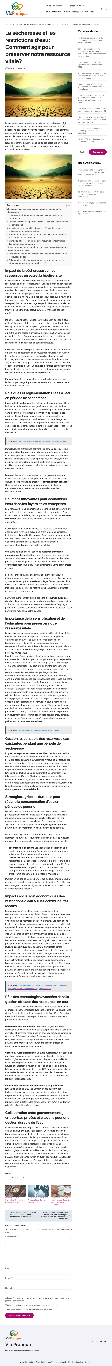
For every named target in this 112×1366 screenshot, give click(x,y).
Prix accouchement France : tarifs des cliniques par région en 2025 (92, 109)
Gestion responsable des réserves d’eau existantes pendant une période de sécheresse (37, 236)
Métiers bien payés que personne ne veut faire (92, 204)
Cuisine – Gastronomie (54, 6)
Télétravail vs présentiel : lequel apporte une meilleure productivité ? (91, 194)
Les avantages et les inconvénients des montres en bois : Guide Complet (15, 1200)
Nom (8, 1268)
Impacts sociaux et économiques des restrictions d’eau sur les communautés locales (38, 249)
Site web (8, 1288)
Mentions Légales (75, 1362)
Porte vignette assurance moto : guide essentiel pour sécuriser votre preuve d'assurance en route (91, 98)
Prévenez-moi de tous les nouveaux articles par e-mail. (30, 1310)
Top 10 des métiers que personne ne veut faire (92, 212)
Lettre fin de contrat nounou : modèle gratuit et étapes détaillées (90, 130)
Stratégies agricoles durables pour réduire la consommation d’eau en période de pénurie (37, 242)
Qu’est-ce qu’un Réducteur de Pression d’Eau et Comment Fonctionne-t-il (38, 1200)
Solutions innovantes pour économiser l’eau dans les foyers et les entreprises (38, 223)
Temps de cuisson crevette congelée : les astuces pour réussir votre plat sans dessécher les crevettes (92, 52)
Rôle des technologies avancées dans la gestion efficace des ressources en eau (38, 255)
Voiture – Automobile (53, 12)
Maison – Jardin (88, 12)
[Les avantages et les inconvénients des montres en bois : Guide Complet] (15, 1191)
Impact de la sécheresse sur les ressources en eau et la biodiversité (34, 210)
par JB (11, 68)
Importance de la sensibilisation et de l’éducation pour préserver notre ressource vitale (34, 229)
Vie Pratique (18, 1344)
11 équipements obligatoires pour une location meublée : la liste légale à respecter (92, 75)
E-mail (8, 1278)
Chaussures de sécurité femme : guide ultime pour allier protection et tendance (92, 86)
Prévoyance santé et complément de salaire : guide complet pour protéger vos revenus (92, 172)
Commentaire (11, 1236)
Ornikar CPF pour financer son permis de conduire (91, 140)
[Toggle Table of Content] (67, 205)
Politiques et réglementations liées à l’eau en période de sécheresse (35, 217)
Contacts (88, 1362)
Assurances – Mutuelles (74, 6)
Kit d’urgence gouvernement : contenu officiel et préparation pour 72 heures (90, 40)
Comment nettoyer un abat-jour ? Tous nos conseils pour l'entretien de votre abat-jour (92, 119)
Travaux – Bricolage (71, 12)
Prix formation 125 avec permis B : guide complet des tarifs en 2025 (92, 64)
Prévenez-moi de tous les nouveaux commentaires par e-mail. (32, 1305)
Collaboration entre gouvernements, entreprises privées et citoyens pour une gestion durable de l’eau (37, 261)
